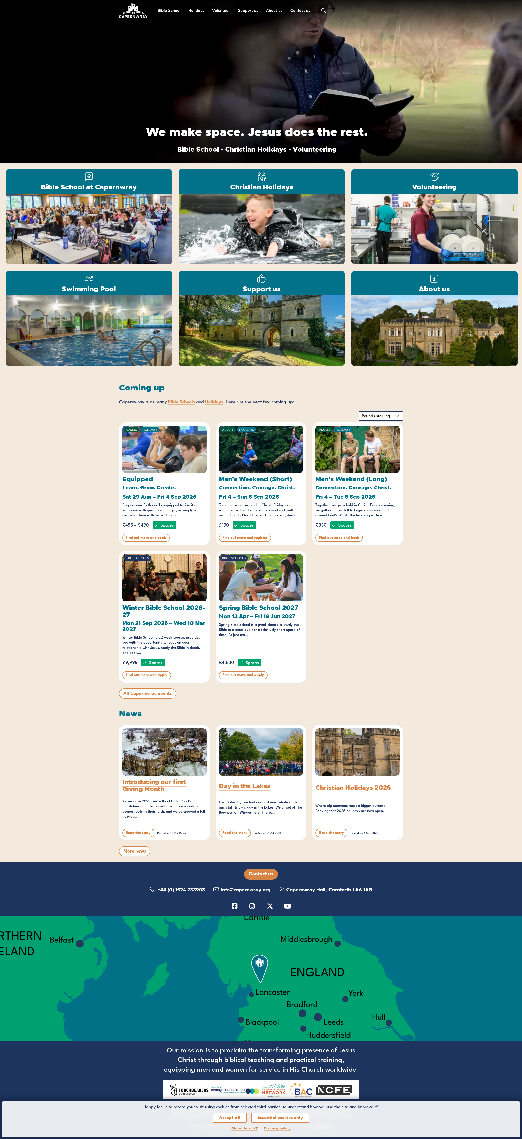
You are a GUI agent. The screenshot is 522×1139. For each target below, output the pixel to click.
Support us (248, 11)
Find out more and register (245, 538)
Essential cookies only (280, 1118)
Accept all (229, 1118)
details (243, 1128)
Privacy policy (277, 1128)
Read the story (138, 833)
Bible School (169, 11)
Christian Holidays (261, 187)
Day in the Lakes (244, 786)
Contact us (300, 11)
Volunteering (434, 187)
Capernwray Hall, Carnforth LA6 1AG (329, 890)
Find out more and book (146, 538)
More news (134, 851)
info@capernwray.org (245, 890)
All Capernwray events (147, 693)
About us (274, 11)
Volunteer (221, 11)
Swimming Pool (89, 289)
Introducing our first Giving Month (154, 785)
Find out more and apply (146, 675)
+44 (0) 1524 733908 (180, 890)
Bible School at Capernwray (89, 187)
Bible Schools (181, 402)
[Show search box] (323, 10)
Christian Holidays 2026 (353, 787)
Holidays (196, 11)
